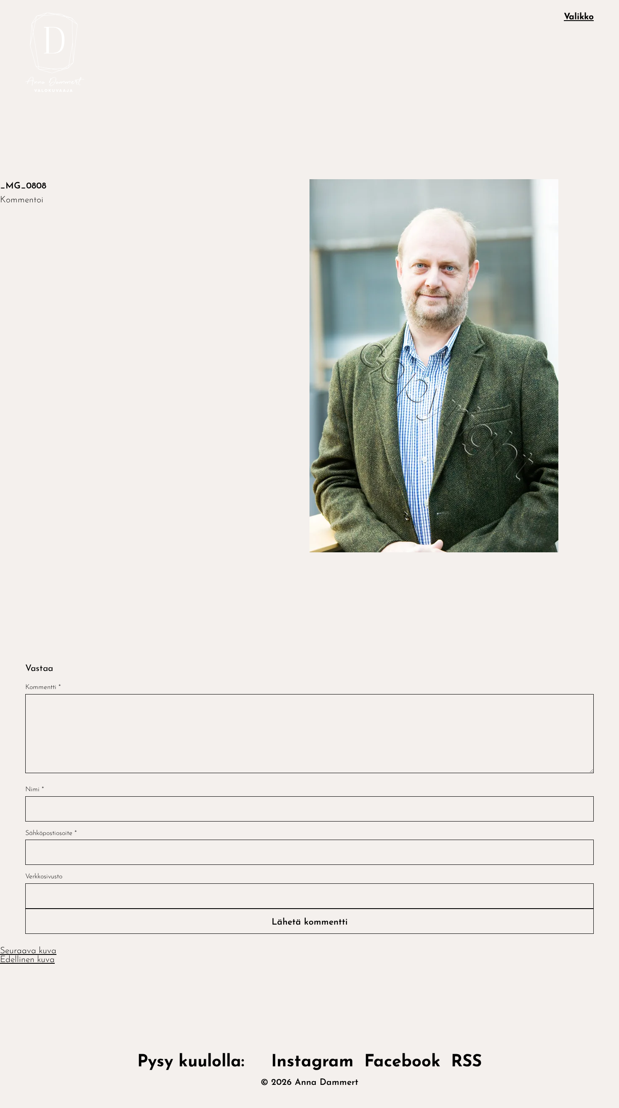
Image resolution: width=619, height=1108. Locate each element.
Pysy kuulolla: (199, 1062)
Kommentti (43, 687)
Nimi (34, 789)
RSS (466, 1062)
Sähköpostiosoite (51, 833)
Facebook (402, 1062)
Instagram (312, 1062)
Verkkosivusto (43, 876)
